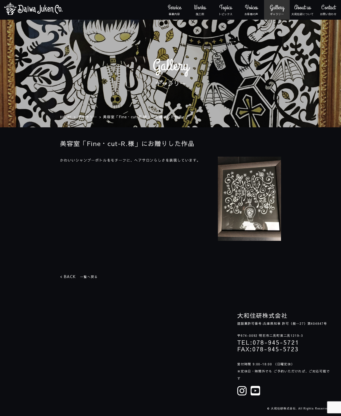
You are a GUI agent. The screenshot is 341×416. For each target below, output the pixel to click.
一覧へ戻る (79, 276)
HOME (66, 117)
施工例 (200, 10)
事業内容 (174, 10)
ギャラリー (277, 10)
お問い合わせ (328, 10)
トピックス (225, 10)
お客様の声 (251, 10)
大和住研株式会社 (262, 315)
